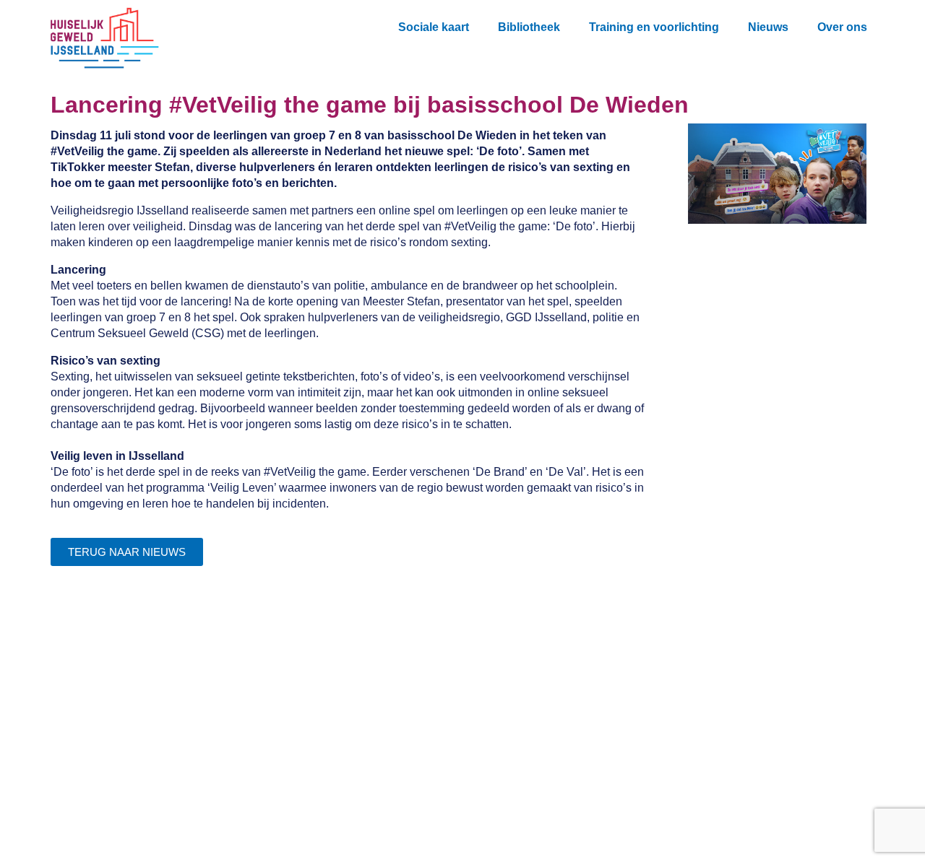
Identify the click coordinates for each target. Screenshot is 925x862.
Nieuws (768, 27)
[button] (891, 23)
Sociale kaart (433, 27)
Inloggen (277, 746)
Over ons (842, 27)
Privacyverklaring (301, 775)
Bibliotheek (529, 27)
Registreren (285, 717)
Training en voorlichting (654, 27)
